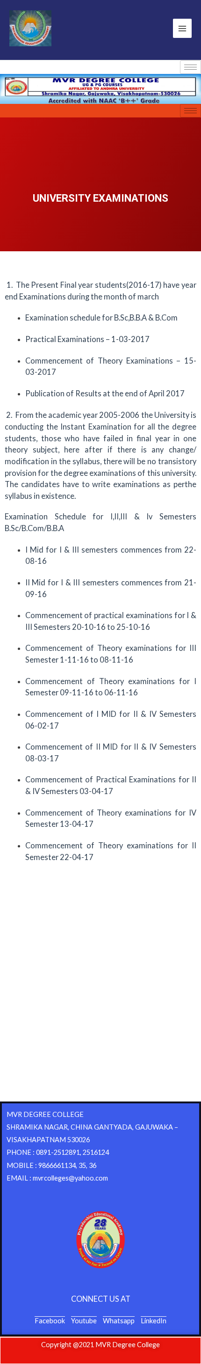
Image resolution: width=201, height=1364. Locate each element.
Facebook (50, 1321)
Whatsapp (119, 1321)
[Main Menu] (182, 28)
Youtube (84, 1321)
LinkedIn (153, 1321)
